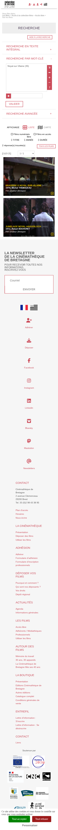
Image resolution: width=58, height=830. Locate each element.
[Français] (24, 307)
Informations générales (27, 612)
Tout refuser (41, 819)
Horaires (20, 514)
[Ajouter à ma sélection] (52, 193)
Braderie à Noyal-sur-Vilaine (23, 185)
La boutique (25, 675)
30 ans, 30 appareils (26, 660)
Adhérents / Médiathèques (28, 631)
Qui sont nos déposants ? (28, 587)
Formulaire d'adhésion (27, 558)
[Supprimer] (49, 72)
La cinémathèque (29, 525)
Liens (18, 742)
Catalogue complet (25, 696)
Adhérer (20, 554)
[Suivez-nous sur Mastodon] (29, 442)
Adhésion (23, 547)
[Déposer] (34, 4)
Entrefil (22, 711)
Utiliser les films (23, 540)
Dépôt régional (23, 594)
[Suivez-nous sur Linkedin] (29, 401)
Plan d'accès (22, 510)
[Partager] (41, 4)
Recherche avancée (29, 113)
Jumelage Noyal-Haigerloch (23, 226)
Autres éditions (23, 692)
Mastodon (29, 448)
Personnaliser (29, 825)
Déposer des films (24, 536)
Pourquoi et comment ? (27, 583)
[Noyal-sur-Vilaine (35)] (26, 66)
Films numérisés (22, 134)
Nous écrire (21, 518)
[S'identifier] (37, 4)
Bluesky (29, 428)
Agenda (19, 609)
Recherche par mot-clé (29, 58)
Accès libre (21, 627)
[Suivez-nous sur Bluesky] (29, 422)
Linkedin (29, 408)
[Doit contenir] (49, 77)
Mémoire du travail (25, 656)
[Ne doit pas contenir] (49, 82)
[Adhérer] (30, 4)
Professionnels (23, 634)
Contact (22, 482)
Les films (23, 620)
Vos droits (20, 590)
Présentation (22, 532)
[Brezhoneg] (45, 4)
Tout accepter (19, 819)
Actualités (24, 602)
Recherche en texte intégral (29, 48)
